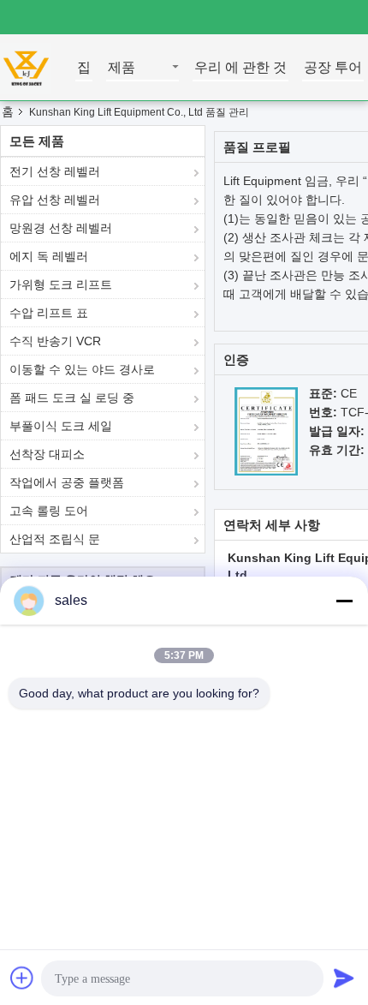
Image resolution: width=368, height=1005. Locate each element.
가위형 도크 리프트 (60, 284)
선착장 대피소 (47, 454)
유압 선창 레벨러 (54, 199)
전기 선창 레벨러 (54, 171)
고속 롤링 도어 (48, 510)
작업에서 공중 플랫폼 (66, 482)
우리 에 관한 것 (240, 68)
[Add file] (22, 977)
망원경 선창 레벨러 (60, 228)
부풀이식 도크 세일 (60, 426)
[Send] (344, 977)
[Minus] (344, 600)
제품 (121, 68)
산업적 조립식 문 (54, 539)
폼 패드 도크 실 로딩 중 (71, 397)
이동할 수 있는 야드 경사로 (82, 369)
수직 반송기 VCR (55, 341)
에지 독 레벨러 (48, 256)
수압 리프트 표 (48, 313)
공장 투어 (333, 68)
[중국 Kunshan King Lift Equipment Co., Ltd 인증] (266, 430)
